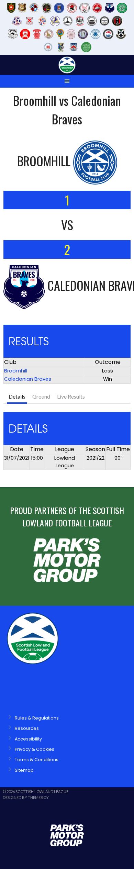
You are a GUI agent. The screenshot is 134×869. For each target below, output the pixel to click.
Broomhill (15, 370)
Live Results (71, 396)
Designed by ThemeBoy (26, 797)
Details (17, 396)
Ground (41, 396)
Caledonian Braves (27, 379)
